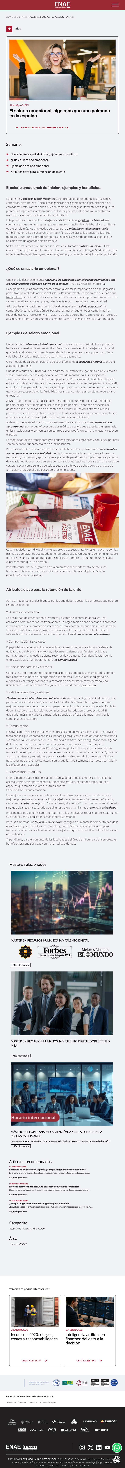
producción (88, 685)
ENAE (8, 17)
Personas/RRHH (18, 1244)
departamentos (80, 760)
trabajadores (14, 297)
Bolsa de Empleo (49, 1402)
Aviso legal (90, 1462)
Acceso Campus (35, 1402)
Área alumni (11, 1402)
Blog (16, 17)
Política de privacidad (59, 1465)
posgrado (46, 469)
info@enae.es (77, 1462)
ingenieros (57, 203)
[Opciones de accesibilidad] (116, 1460)
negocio (40, 803)
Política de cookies (80, 1465)
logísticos (83, 220)
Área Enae (22, 1402)
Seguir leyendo (17, 1177)
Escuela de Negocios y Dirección (26, 1228)
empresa (61, 567)
